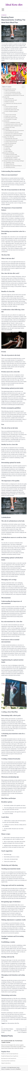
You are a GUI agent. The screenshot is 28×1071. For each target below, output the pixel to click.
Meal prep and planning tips (10, 143)
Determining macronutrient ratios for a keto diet (14, 95)
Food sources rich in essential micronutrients (13, 133)
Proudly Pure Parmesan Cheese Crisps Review (9, 1056)
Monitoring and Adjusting (8, 152)
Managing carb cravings (10, 127)
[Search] (26, 10)
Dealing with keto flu (10, 164)
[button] (22, 87)
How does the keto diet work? (11, 100)
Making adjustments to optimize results (12, 159)
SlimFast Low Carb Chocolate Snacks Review (9, 1053)
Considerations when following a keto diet (13, 103)
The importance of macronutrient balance (13, 93)
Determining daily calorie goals (11, 138)
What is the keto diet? (9, 98)
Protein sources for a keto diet (11, 108)
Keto (6, 1023)
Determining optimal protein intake (12, 109)
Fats (4, 112)
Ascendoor (7, 1069)
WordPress (18, 1069)
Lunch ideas (7, 148)
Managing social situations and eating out (14, 165)
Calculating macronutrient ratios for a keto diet (14, 140)
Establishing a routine (10, 162)
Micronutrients (6, 128)
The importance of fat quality (11, 119)
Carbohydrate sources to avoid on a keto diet (13, 124)
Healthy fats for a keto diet (10, 116)
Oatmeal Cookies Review (6, 1063)
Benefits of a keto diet (9, 101)
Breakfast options (8, 146)
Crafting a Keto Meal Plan (8, 136)
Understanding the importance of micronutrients (14, 130)
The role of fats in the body (10, 114)
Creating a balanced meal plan (11, 141)
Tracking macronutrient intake (11, 154)
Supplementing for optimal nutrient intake (13, 135)
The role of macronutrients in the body (12, 92)
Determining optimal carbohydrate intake (13, 125)
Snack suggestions (8, 151)
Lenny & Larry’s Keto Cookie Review (8, 1060)
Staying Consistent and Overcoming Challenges (14, 160)
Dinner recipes (8, 149)
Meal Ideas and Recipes (8, 144)
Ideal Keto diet (14, 4)
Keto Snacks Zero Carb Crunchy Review (8, 1058)
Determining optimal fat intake (11, 117)
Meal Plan (17, 1023)
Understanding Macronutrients (9, 89)
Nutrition (3, 15)
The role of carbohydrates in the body (12, 122)
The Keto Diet (6, 97)
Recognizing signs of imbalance (11, 157)
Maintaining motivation (10, 167)
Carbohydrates (6, 120)
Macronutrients (11, 1023)
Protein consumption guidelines (11, 111)
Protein (4, 105)
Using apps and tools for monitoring (12, 156)
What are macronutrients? (10, 90)
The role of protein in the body (11, 106)
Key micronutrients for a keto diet (11, 132)
